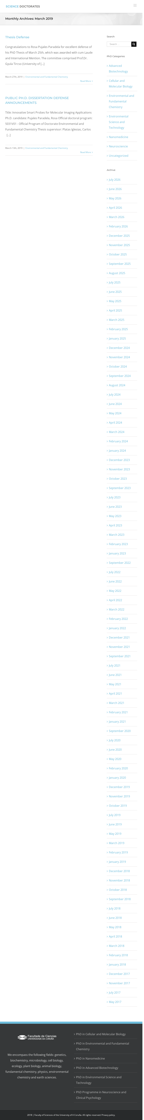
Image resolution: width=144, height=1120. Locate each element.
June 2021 (115, 675)
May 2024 (115, 413)
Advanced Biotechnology (118, 68)
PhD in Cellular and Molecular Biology (101, 1034)
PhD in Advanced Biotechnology (97, 1068)
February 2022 (118, 619)
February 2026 (118, 226)
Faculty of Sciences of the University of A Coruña (57, 1114)
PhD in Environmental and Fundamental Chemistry (102, 1046)
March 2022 (116, 609)
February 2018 (118, 955)
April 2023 (115, 525)
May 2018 (115, 927)
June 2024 (115, 404)
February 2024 (118, 441)
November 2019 (119, 796)
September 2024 (120, 376)
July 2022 (114, 572)
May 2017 (115, 1002)
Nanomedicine (118, 137)
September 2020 (120, 731)
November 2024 (119, 357)
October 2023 (118, 479)
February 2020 (118, 768)
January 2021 (117, 722)
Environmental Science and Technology (118, 122)
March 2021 (116, 703)
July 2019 (114, 815)
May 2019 (115, 834)
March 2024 (116, 432)
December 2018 (119, 871)
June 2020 (115, 750)
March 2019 (116, 843)
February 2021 (118, 712)
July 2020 (114, 740)
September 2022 (120, 563)
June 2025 (115, 292)
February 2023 (118, 544)
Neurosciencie (118, 146)
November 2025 (119, 245)
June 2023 (115, 507)
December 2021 (119, 637)
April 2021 (115, 693)
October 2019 (118, 806)
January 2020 (117, 778)
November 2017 (119, 983)
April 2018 (115, 936)
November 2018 (119, 880)
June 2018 (115, 918)
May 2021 (115, 684)
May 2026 (115, 198)
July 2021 (114, 665)
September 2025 (120, 264)
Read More (85, 81)
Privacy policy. (108, 1114)
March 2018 (116, 946)
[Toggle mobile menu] (135, 5)
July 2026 (114, 180)
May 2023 (115, 516)
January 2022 (117, 628)
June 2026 (115, 189)
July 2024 (114, 394)
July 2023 (114, 497)
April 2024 (115, 423)
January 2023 (117, 553)
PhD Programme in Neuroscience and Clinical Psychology (101, 1095)
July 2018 (114, 908)
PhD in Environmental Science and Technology (99, 1080)
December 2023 (119, 460)
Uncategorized (118, 156)
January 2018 (117, 964)
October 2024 (118, 366)
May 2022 (115, 591)
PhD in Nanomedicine (90, 1058)
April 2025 (115, 310)
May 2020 (115, 759)
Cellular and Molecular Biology (120, 83)
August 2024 (117, 385)
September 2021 (120, 656)
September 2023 (120, 488)
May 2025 (115, 301)
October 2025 (118, 254)
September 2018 (120, 899)
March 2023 (116, 535)
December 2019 (119, 787)
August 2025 (117, 273)
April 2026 (115, 208)
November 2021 (119, 647)
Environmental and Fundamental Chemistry (46, 76)
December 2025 (119, 236)
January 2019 (117, 862)
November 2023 (119, 469)
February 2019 (118, 852)
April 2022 (115, 600)
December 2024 (119, 348)
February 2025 (118, 329)
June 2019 (115, 824)
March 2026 (116, 217)
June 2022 (115, 581)
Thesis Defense (17, 37)
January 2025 (117, 338)
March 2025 (116, 320)
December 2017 (119, 974)
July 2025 (114, 282)
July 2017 (114, 992)
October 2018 (118, 890)
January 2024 (117, 451)
